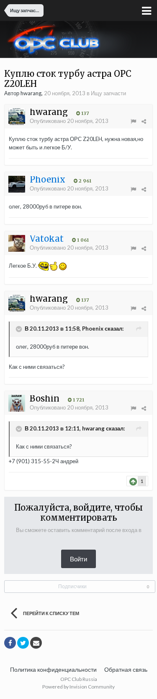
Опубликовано (69, 120)
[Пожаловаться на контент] (133, 121)
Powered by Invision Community (78, 686)
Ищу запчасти (108, 93)
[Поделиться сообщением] (144, 121)
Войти (78, 559)
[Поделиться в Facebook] (10, 643)
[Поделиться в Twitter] (23, 643)
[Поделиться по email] (36, 643)
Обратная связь (125, 669)
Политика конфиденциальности (53, 669)
